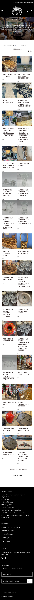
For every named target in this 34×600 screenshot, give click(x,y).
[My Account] (27, 10)
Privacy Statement (8, 534)
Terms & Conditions (8, 531)
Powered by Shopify (8, 596)
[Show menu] (2, 10)
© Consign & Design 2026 (9, 593)
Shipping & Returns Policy (11, 527)
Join (29, 581)
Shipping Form (7, 537)
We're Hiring (6, 541)
